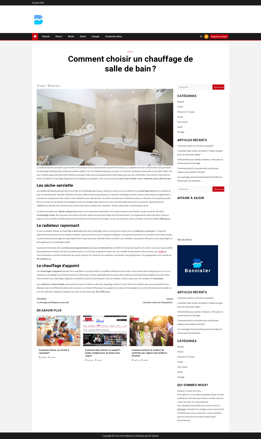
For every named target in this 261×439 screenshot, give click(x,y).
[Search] (201, 36)
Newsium (140, 435)
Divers (58, 36)
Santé (83, 36)
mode (161, 251)
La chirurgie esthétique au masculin (53, 300)
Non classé (182, 121)
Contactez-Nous (113, 36)
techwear (181, 409)
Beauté (46, 36)
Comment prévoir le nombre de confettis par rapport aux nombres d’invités (149, 353)
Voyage (95, 36)
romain (42, 86)
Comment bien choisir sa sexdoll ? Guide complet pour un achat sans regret (102, 353)
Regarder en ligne (219, 36)
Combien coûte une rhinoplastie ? (157, 300)
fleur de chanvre (184, 239)
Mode (71, 36)
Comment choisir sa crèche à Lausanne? (195, 145)
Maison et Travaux (186, 111)
